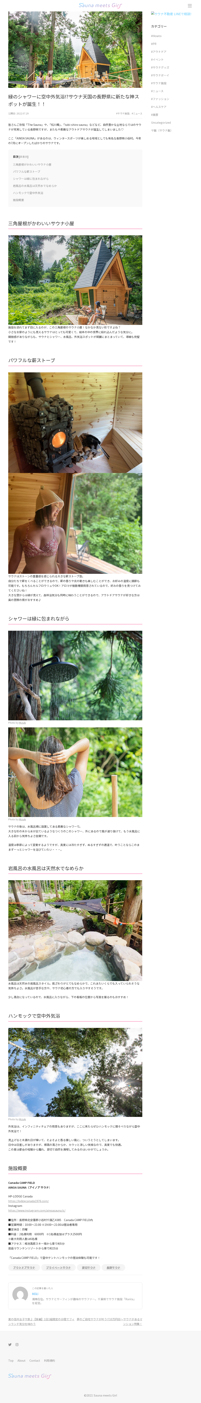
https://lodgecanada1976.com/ (28, 1201)
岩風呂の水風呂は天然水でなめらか (35, 186)
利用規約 (49, 1360)
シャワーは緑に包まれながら (31, 179)
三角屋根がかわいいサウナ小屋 (32, 164)
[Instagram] (17, 1344)
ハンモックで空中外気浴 (28, 193)
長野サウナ (113, 1267)
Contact (34, 1360)
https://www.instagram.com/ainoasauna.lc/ (36, 1210)
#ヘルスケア (158, 107)
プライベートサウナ (58, 1267)
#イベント (157, 59)
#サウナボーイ (160, 75)
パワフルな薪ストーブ (26, 171)
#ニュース (137, 113)
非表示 (23, 157)
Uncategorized (161, 122)
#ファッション (160, 99)
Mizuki (22, 722)
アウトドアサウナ (24, 1267)
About (21, 1360)
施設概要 (18, 200)
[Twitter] (10, 1344)
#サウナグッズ (160, 67)
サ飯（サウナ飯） (162, 130)
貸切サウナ (89, 1267)
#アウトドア (158, 52)
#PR (153, 44)
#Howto (156, 36)
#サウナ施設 (122, 113)
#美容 (154, 115)
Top (11, 1360)
